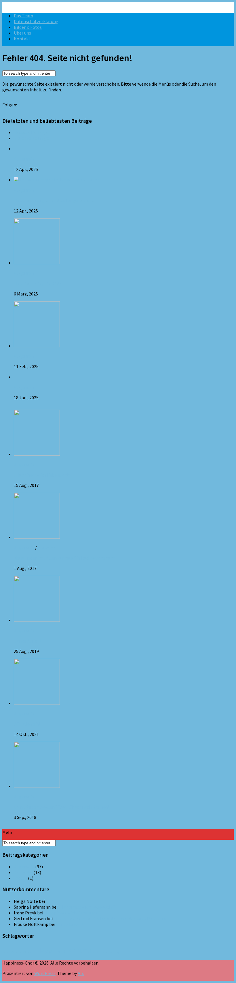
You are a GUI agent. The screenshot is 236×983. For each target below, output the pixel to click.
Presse (20, 878)
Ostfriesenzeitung (107, 952)
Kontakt (22, 39)
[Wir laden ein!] (37, 703)
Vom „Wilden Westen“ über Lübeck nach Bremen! (61, 807)
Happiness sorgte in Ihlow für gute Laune (54, 200)
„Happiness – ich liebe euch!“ (42, 475)
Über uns (22, 33)
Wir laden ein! (27, 724)
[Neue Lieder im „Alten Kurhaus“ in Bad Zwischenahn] (37, 537)
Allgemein (24, 159)
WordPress (45, 973)
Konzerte (47, 547)
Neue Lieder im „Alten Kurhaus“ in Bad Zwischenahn (64, 558)
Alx (81, 973)
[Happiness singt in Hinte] (37, 262)
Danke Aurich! (27, 641)
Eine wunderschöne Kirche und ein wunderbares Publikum (110, 918)
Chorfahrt (29, 952)
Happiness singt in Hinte (38, 283)
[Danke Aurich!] (37, 620)
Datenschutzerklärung (36, 21)
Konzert (81, 950)
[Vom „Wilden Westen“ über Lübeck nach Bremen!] (37, 786)
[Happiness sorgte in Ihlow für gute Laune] (56, 179)
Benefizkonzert (12, 952)
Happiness (51, 950)
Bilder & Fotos (28, 27)
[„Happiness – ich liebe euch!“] (37, 454)
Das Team (23, 15)
